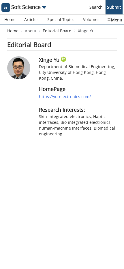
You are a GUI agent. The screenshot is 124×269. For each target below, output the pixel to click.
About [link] (30, 30)
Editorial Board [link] (57, 30)
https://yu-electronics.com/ (65, 96)
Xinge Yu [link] (86, 30)
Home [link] (12, 30)
